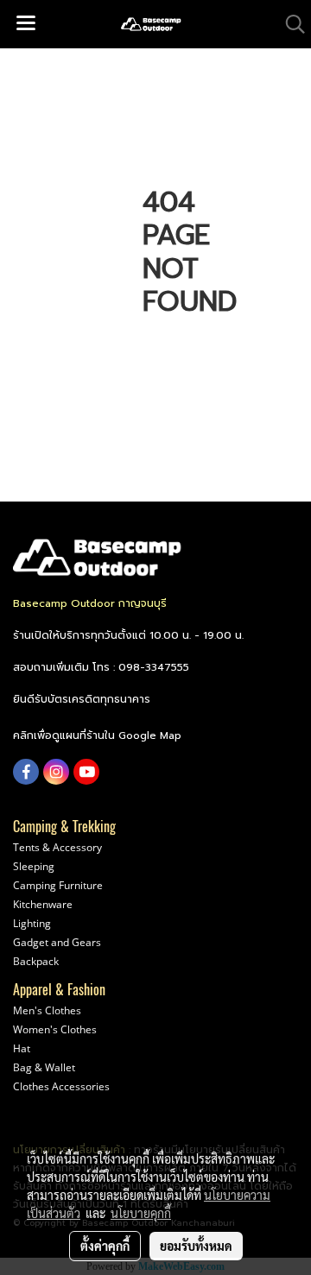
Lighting (32, 923)
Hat (21, 1048)
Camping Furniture (58, 885)
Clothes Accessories (61, 1086)
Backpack (36, 961)
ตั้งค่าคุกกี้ (105, 1245)
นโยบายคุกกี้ (141, 1213)
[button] (289, 24)
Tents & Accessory (57, 847)
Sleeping (33, 866)
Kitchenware (43, 904)
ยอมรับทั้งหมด (196, 1245)
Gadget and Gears (57, 942)
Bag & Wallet (44, 1067)
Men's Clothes (47, 1010)
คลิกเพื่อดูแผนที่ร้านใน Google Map (97, 735)
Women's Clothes (55, 1029)
